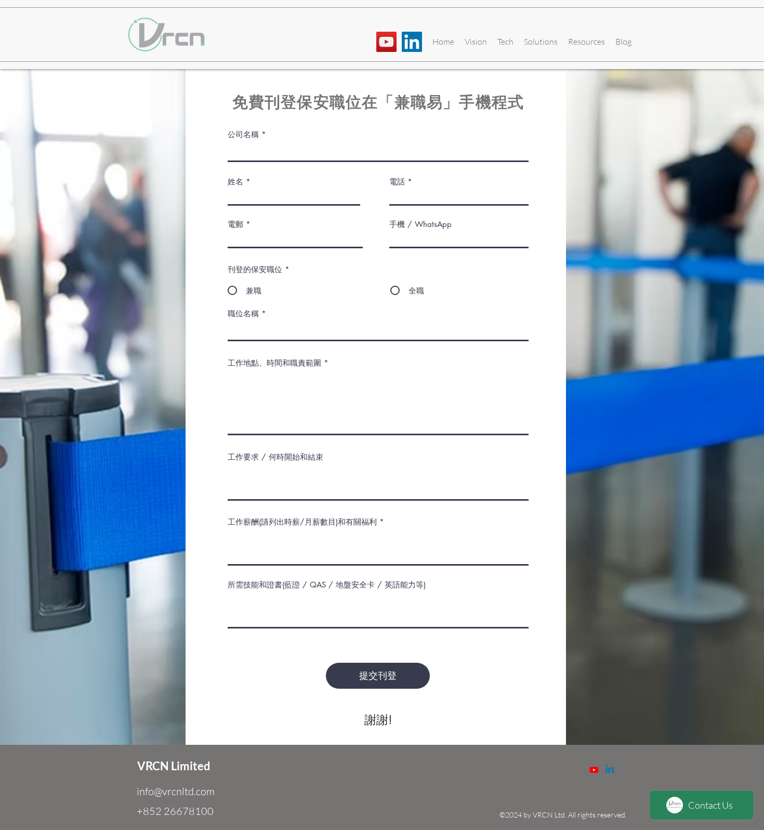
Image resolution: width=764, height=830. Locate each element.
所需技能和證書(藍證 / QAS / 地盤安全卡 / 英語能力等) (327, 584)
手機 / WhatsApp (420, 224)
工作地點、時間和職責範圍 (274, 363)
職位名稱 (243, 313)
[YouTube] (386, 42)
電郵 (235, 224)
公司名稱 (243, 134)
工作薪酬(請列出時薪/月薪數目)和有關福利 (302, 522)
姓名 (235, 181)
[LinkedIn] (412, 42)
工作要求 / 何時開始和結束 (275, 457)
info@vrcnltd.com (176, 791)
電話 (397, 181)
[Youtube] (594, 770)
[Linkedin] (609, 770)
